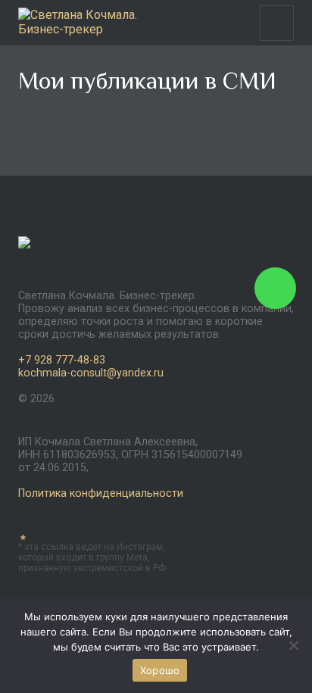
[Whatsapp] (275, 288)
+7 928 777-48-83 (61, 360)
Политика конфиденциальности (100, 493)
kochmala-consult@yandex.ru (91, 373)
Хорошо (160, 670)
